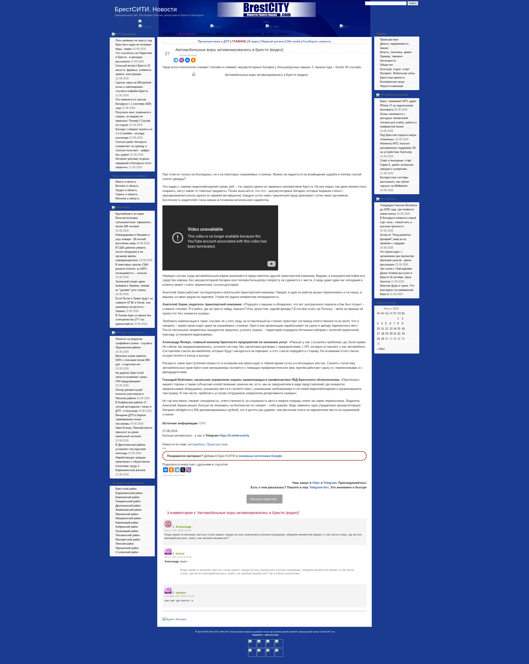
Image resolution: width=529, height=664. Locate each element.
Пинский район (125, 543)
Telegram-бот (319, 487)
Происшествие (217, 444)
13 (391, 328)
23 (403, 333)
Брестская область (133, 332)
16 (403, 328)
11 (382, 328)
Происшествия (188, 55)
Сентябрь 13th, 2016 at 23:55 (179, 596)
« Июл (381, 348)
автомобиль (196, 444)
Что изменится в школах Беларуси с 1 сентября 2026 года (133, 103)
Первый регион (272, 41)
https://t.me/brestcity (234, 435)
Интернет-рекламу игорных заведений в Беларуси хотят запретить (133, 163)
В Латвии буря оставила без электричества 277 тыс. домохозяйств (133, 319)
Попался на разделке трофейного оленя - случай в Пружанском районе (134, 343)
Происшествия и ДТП (213, 41)
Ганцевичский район (128, 501)
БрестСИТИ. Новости (146, 9)
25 (382, 338)
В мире (125, 207)
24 (378, 338)
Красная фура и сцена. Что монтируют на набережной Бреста (397, 290)
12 (386, 328)
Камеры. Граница (250, 33)
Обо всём (293, 41)
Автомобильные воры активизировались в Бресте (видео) (229, 50)
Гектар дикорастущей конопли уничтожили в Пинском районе (130, 394)
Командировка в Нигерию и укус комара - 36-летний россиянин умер (133, 239)
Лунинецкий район (127, 531)
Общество (386, 64)
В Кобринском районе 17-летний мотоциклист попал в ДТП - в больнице (133, 406)
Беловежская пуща (392, 81)
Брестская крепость (392, 77)
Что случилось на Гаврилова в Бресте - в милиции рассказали (134, 57)
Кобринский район (127, 526)
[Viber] (181, 60)
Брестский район (126, 488)
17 (378, 333)
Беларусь (170, 33)
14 (394, 328)
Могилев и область (127, 198)
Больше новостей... (264, 499)
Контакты (284, 33)
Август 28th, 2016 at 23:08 (177, 557)
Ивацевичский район (128, 518)
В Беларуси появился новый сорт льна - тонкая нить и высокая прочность (398, 222)
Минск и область (126, 181)
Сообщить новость (317, 41)
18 (382, 333)
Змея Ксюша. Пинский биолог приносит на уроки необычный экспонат (134, 432)
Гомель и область (127, 194)
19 (386, 333)
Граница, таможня (391, 56)
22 (398, 333)
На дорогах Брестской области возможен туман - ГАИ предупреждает (132, 377)
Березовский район (127, 497)
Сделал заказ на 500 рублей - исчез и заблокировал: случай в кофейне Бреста (134, 87)
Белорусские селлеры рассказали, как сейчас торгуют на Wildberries (394, 181)
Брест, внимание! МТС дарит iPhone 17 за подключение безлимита (398, 105)
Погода (232, 33)
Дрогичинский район (128, 505)
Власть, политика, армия (395, 52)
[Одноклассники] (193, 60)
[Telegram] (175, 60)
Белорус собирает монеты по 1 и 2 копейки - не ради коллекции (134, 133)
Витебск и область (127, 185)
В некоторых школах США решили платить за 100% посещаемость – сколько (132, 269)
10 (378, 328)
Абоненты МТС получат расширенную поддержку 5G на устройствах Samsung (398, 148)
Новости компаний (391, 86)
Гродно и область (126, 190)
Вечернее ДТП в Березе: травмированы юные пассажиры (131, 419)
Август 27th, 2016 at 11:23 (177, 530)
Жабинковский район (129, 509)
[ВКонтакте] (187, 60)
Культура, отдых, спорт (395, 69)
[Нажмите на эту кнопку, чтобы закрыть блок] (152, 34)
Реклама (269, 33)
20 (391, 333)
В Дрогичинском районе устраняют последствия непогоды (131, 449)
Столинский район (127, 552)
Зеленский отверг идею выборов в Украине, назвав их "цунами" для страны (132, 286)
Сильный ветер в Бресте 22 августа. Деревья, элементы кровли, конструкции (133, 70)
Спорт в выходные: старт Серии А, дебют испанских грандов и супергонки (396, 164)
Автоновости (388, 60)
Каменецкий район (127, 522)
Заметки (390, 199)
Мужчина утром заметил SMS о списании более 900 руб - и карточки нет (133, 360)
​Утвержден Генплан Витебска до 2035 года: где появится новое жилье (398, 209)
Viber (316, 482)
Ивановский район (127, 514)
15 (398, 328)
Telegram (330, 482)
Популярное (128, 34)
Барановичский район (129, 493)
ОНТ (202, 423)
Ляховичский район (128, 535)
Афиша (220, 33)
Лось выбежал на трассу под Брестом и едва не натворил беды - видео (134, 44)
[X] (182, 469)
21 (394, 333)
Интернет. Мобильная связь (397, 73)
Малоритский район (128, 539)
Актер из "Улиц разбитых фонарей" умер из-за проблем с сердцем (395, 239)
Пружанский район (127, 548)
